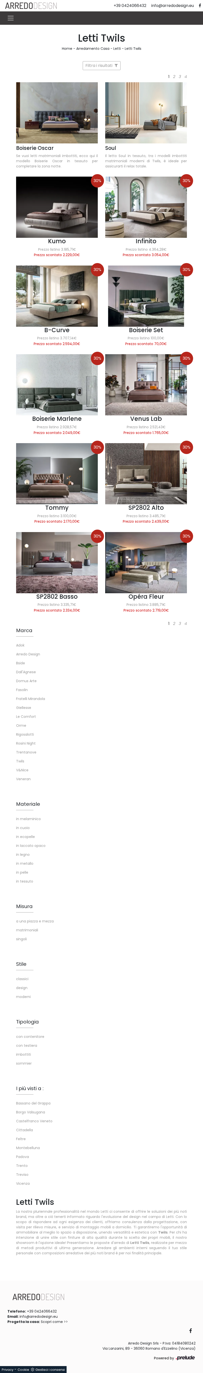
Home (67, 48)
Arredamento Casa (92, 48)
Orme (21, 725)
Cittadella (24, 1130)
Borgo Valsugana (30, 1112)
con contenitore (30, 1036)
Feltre (21, 1138)
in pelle (22, 872)
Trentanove (26, 752)
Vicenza (23, 1183)
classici (22, 978)
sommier (24, 1063)
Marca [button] (24, 630)
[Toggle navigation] (10, 18)
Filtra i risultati (99, 65)
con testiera (26, 1045)
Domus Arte (26, 680)
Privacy (7, 1369)
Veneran (23, 779)
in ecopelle (25, 836)
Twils (20, 761)
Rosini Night (26, 743)
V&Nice (22, 770)
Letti (117, 48)
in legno (23, 854)
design (21, 987)
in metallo (24, 863)
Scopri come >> (54, 1321)
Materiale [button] (28, 804)
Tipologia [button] (27, 1021)
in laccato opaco (31, 845)
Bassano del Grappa (33, 1103)
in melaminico (28, 818)
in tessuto (24, 881)
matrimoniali (27, 930)
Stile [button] (21, 964)
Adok (20, 645)
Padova (22, 1156)
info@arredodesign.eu (39, 1316)
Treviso (22, 1174)
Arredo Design (28, 654)
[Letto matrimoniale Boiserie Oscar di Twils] (57, 112)
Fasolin (22, 689)
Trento (22, 1165)
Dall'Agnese (26, 672)
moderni (23, 996)
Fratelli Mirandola (30, 698)
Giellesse (23, 707)
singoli (21, 939)
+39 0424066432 (42, 1311)
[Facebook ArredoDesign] (192, 1331)
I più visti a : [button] (30, 1088)
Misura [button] (24, 906)
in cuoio (23, 827)
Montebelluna (28, 1147)
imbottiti (23, 1054)
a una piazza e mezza (35, 921)
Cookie (23, 1369)
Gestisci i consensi (50, 1369)
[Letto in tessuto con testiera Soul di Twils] (146, 112)
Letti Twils (133, 48)
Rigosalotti (25, 734)
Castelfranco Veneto (34, 1121)
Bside (20, 663)
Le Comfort (26, 716)
